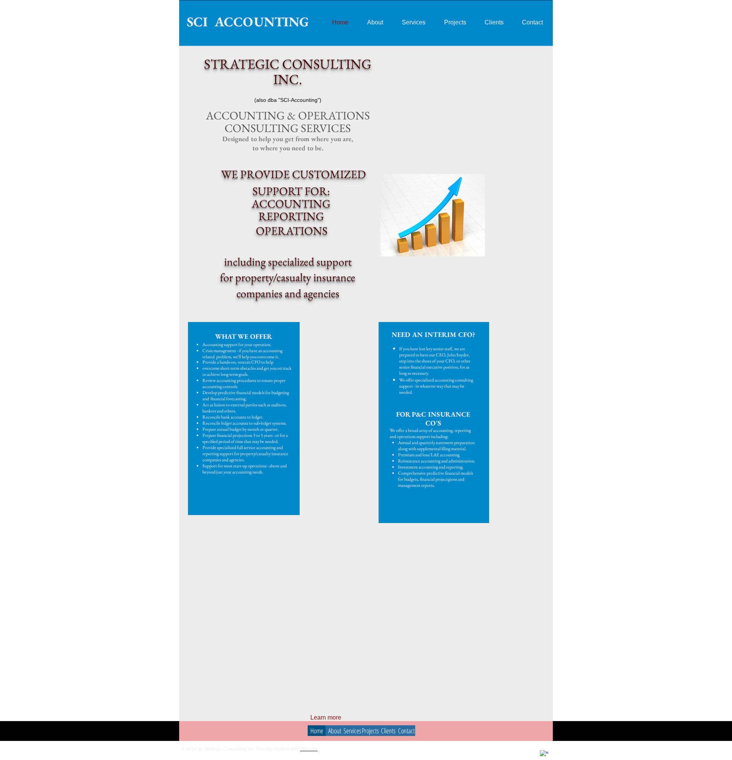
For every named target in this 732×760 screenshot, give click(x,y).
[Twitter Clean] (533, 749)
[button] (432, 215)
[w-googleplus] (544, 754)
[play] (469, 250)
